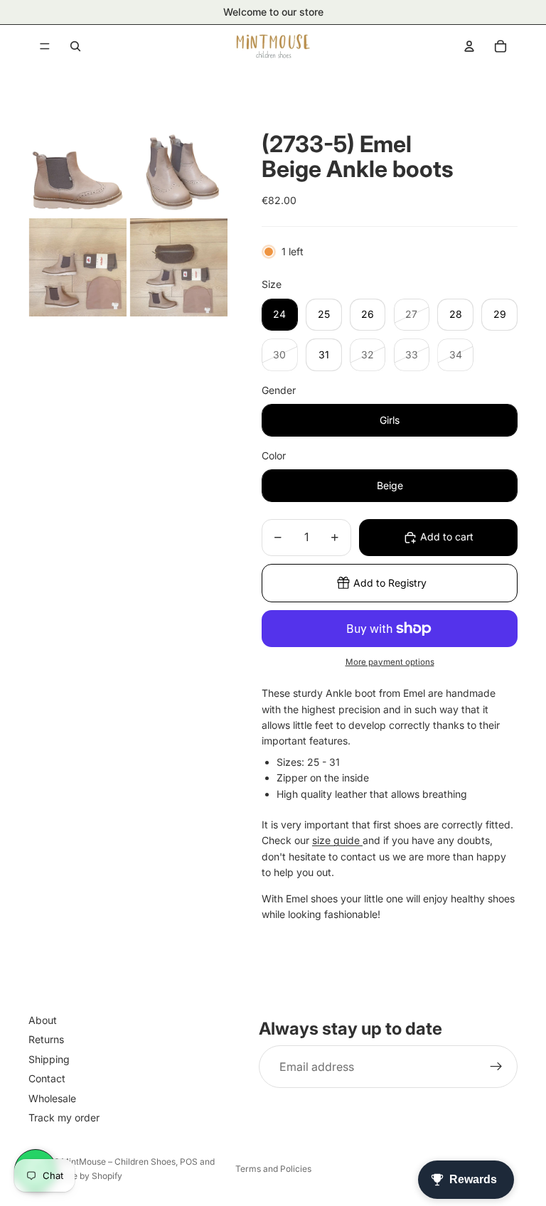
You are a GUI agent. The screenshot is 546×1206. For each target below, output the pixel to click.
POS (189, 1161)
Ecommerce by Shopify (75, 1175)
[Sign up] (496, 1067)
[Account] (469, 46)
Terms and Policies (273, 1168)
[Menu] (44, 46)
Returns (46, 1039)
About (42, 1020)
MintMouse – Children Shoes (118, 1161)
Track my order (64, 1117)
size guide (337, 840)
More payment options (390, 662)
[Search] (75, 46)
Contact (46, 1078)
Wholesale (52, 1098)
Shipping (49, 1059)
